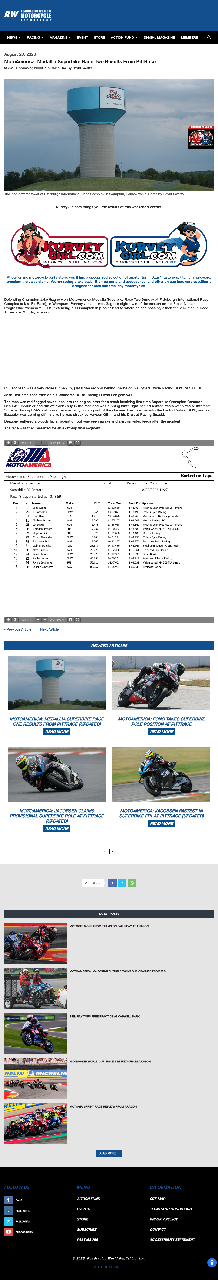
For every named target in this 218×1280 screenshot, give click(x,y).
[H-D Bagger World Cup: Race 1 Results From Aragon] (35, 1078)
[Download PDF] (70, 443)
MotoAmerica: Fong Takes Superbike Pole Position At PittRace (161, 721)
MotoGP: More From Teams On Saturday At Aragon (109, 926)
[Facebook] (112, 883)
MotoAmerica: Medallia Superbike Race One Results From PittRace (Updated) (57, 721)
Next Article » (50, 629)
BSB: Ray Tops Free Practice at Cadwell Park (105, 1016)
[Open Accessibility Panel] (212, 1262)
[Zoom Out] (38, 443)
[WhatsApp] (132, 883)
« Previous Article (17, 629)
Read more (56, 731)
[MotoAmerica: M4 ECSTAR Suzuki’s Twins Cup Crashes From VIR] (35, 988)
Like (65, 1200)
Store (99, 37)
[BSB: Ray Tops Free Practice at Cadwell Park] (35, 1033)
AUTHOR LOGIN (107, 1267)
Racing (33, 37)
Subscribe (61, 1232)
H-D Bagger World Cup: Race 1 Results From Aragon (110, 1061)
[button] (209, 38)
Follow (63, 1210)
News (12, 37)
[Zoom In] (45, 443)
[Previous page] (8, 443)
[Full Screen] (77, 443)
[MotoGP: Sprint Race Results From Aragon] (35, 1123)
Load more (107, 1153)
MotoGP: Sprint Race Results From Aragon (103, 1106)
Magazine (58, 37)
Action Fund (122, 37)
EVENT (82, 37)
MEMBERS (189, 37)
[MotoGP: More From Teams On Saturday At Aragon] (35, 943)
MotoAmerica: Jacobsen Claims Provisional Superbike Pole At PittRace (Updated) (57, 815)
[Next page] (15, 443)
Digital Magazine (159, 37)
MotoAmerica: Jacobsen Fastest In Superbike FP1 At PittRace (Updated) (161, 813)
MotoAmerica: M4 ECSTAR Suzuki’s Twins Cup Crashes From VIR (118, 971)
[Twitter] (122, 883)
